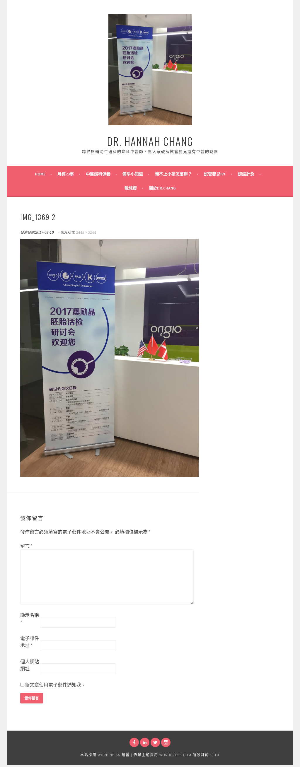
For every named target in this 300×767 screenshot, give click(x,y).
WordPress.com (175, 755)
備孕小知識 (132, 174)
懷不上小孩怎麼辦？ (173, 174)
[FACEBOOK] (134, 742)
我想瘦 (131, 188)
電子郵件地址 (29, 641)
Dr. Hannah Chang (150, 141)
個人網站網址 (29, 665)
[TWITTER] (155, 742)
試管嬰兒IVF (215, 174)
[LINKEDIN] (144, 742)
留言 (26, 546)
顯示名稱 (29, 618)
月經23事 (65, 174)
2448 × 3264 (86, 232)
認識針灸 (246, 174)
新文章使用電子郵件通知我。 (55, 685)
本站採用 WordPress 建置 (105, 755)
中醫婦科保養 (98, 174)
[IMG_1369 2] (109, 475)
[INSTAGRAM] (166, 742)
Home (40, 174)
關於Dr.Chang (162, 188)
